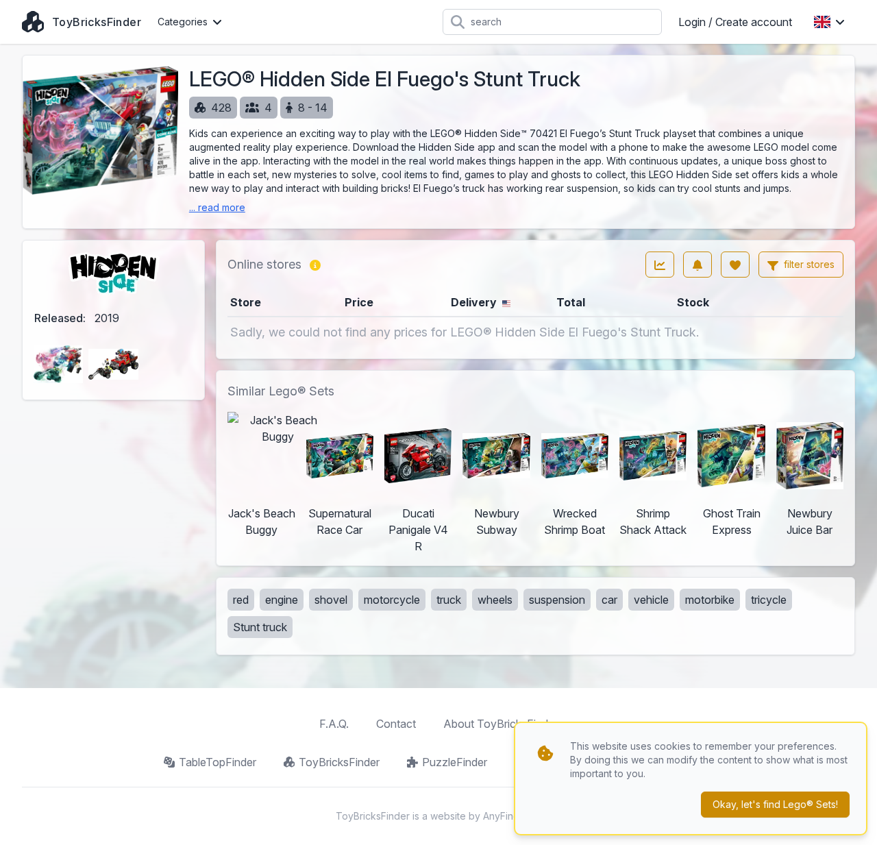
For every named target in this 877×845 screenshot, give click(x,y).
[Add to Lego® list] (735, 265)
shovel (330, 600)
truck (448, 600)
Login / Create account (735, 22)
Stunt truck (260, 627)
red (241, 600)
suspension (557, 600)
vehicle (651, 600)
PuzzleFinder (454, 762)
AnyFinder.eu (512, 816)
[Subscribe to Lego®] (697, 265)
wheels (495, 600)
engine (281, 600)
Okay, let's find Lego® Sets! (775, 804)
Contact (396, 724)
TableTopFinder (217, 762)
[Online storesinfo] (315, 264)
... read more (217, 207)
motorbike (709, 600)
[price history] (659, 265)
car (609, 600)
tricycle (769, 600)
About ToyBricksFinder (500, 724)
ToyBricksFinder (339, 762)
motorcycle (392, 600)
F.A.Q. (334, 724)
